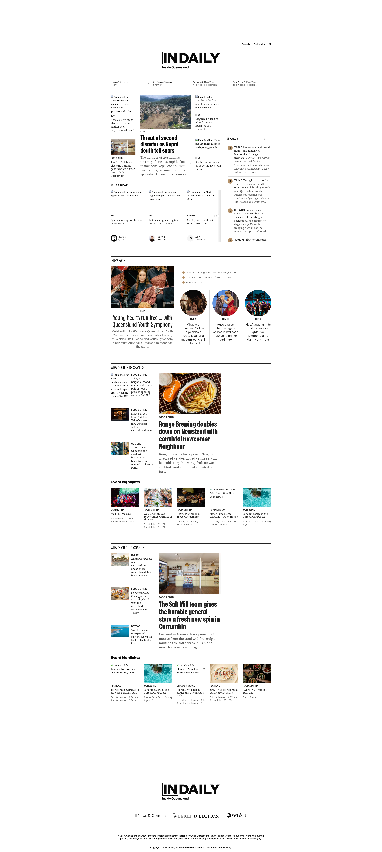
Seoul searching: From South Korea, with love (212, 272)
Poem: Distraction (196, 282)
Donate (246, 44)
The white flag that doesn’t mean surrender (211, 277)
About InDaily (224, 847)
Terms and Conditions (206, 847)
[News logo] (150, 816)
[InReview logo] (237, 815)
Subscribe (259, 44)
